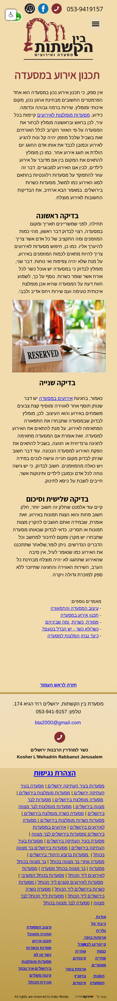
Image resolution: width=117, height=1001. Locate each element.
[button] (11, 14)
